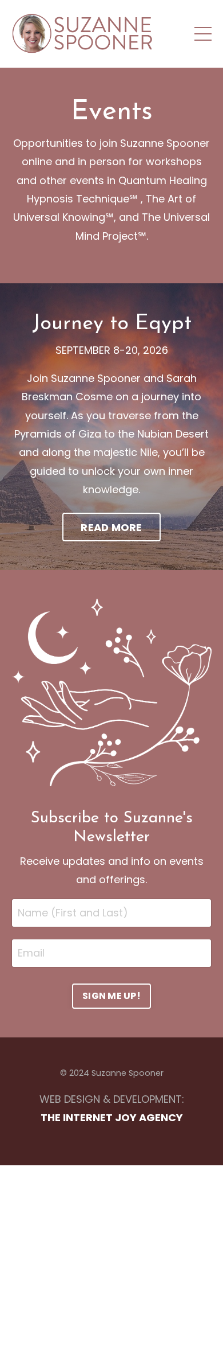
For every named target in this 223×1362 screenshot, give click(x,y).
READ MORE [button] (111, 527)
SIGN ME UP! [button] (111, 995)
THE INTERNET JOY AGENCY (112, 1117)
